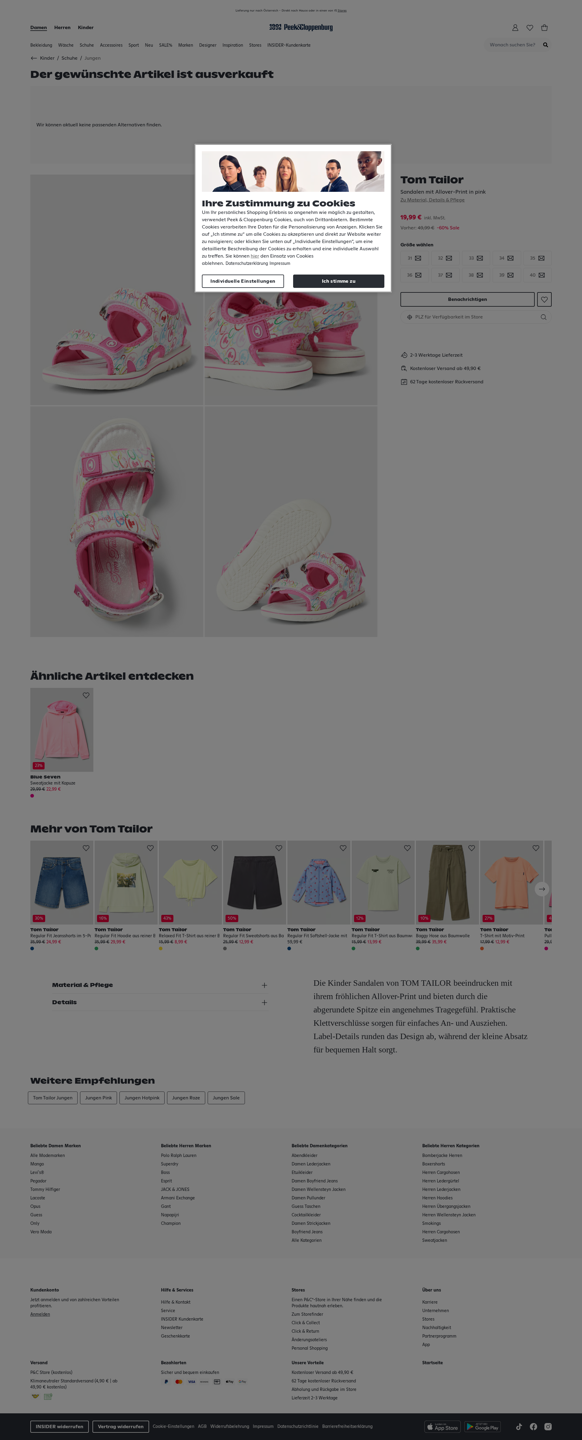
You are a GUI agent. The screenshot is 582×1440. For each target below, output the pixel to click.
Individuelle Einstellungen (242, 281)
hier (255, 256)
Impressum (279, 264)
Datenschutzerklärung (247, 264)
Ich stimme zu (339, 281)
